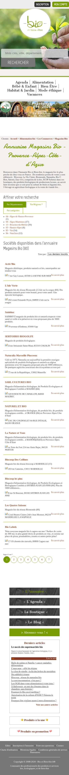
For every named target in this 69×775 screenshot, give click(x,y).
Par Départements (15, 204)
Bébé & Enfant (24, 86)
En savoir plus (57, 275)
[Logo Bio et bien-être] (35, 30)
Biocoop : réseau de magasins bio (26, 677)
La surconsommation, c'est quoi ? (26, 680)
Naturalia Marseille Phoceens (21, 355)
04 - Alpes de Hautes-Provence (19, 216)
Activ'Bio (10, 263)
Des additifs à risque (20, 674)
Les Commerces (45, 139)
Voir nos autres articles (47, 705)
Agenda (21, 82)
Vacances (34, 94)
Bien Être (49, 86)
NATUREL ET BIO (15, 406)
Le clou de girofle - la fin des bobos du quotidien (33, 671)
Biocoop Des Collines (16, 459)
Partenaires (35, 752)
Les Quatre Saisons (15, 505)
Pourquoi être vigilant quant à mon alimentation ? (33, 700)
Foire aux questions (45, 745)
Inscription (42, 4)
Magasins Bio (61, 139)
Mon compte (60, 4)
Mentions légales (28, 750)
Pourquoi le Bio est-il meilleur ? (25, 692)
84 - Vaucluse (12, 233)
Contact (60, 745)
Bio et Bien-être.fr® (46, 762)
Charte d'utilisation (9, 750)
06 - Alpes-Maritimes (15, 222)
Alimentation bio (27, 139)
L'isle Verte (11, 285)
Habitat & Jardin (20, 90)
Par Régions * (36, 204)
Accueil (13, 139)
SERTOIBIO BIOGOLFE (19, 336)
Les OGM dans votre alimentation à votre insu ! (32, 683)
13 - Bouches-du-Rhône (16, 225)
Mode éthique (50, 90)
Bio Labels (11, 526)
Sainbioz (9, 312)
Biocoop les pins (13, 478)
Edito (7, 745)
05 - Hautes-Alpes (14, 227)
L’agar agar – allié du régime (24, 668)
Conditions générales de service (52, 750)
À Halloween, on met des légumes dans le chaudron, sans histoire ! (30, 687)
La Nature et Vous (15, 432)
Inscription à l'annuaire (23, 745)
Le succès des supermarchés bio (27, 647)
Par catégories (13, 210)
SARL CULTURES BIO (18, 382)
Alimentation (43, 82)
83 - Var (9, 230)
